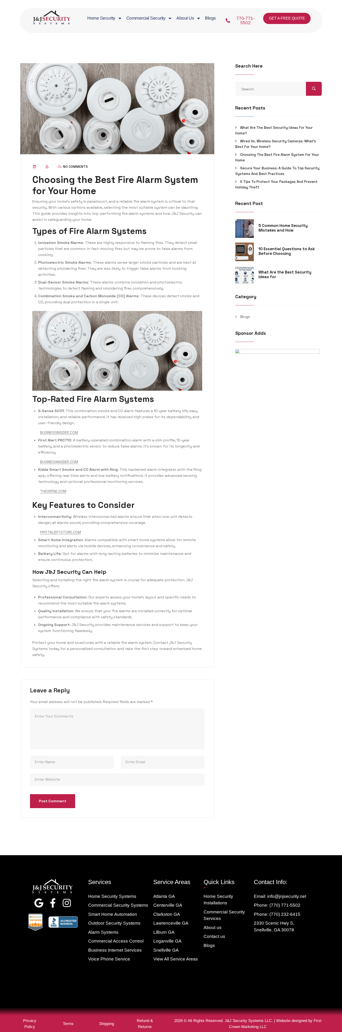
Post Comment (52, 801)
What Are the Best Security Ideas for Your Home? (274, 130)
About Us (185, 18)
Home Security (101, 18)
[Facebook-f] (52, 903)
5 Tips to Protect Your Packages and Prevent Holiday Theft (276, 184)
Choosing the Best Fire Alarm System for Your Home (277, 157)
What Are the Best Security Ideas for (284, 274)
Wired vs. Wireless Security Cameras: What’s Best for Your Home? (275, 144)
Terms (68, 1024)
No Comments (75, 166)
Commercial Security (146, 18)
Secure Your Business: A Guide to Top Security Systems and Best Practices (277, 171)
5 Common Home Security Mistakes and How (283, 228)
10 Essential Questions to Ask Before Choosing (286, 251)
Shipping (106, 1024)
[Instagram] (66, 903)
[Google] (39, 903)
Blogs (210, 18)
